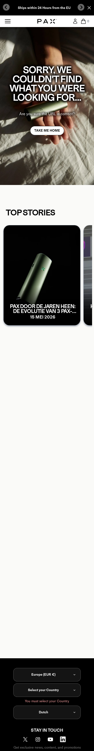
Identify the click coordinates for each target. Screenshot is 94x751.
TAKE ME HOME (47, 130)
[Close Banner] (89, 8)
